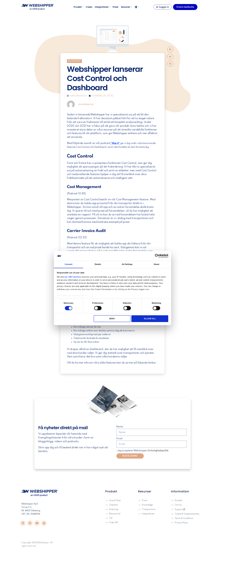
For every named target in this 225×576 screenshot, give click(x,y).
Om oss (178, 505)
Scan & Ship (115, 501)
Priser (116, 7)
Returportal (114, 514)
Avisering (113, 509)
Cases (89, 7)
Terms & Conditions (184, 518)
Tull (110, 518)
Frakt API (113, 523)
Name (119, 427)
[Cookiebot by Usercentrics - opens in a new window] (156, 256)
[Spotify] (44, 523)
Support (179, 510)
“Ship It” (115, 143)
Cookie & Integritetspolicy (187, 514)
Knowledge (147, 505)
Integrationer (102, 7)
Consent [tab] (69, 264)
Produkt (78, 7)
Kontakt (178, 501)
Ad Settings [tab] (127, 264)
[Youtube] (37, 523)
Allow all (150, 318)
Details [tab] (98, 264)
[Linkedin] (23, 523)
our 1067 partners (73, 277)
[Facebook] (30, 523)
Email (119, 438)
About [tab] (156, 264)
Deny (112, 318)
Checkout (113, 505)
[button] (170, 49)
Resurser (125, 7)
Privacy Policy (181, 523)
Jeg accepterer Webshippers (142, 450)
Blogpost (74, 61)
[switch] (98, 308)
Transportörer (149, 509)
